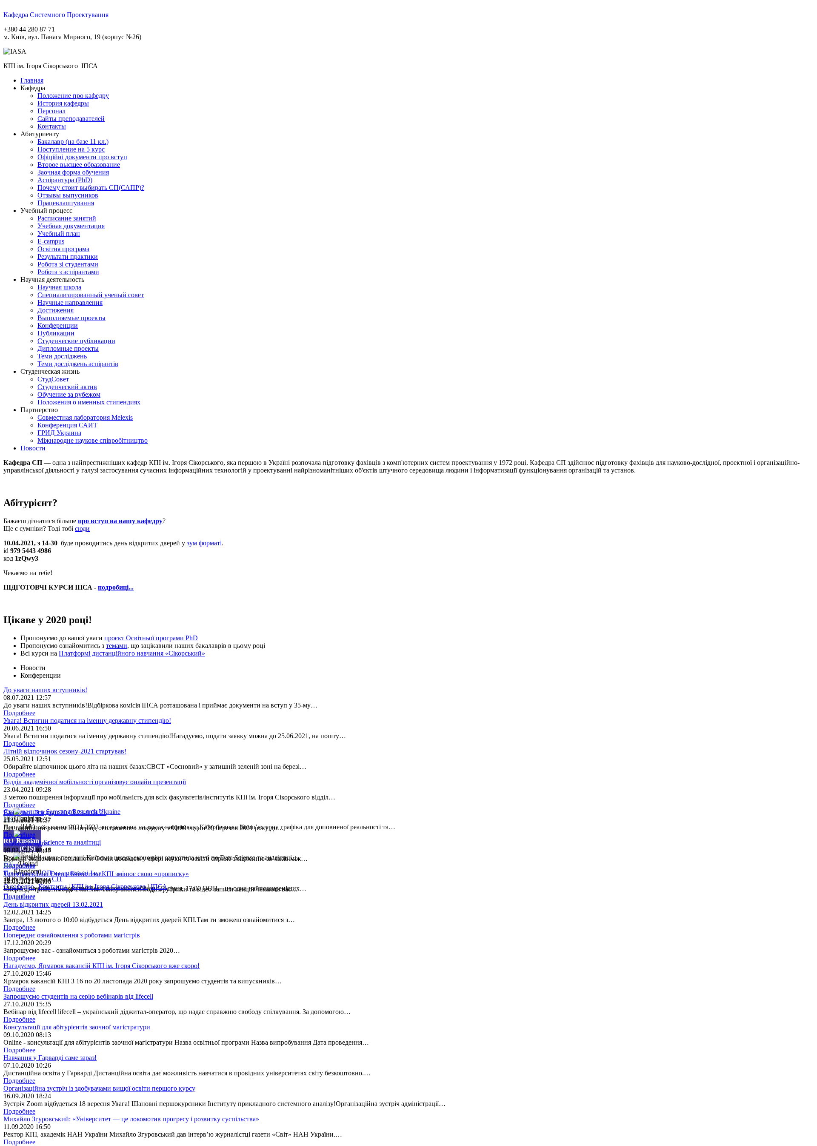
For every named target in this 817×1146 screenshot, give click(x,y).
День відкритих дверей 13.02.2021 (53, 904)
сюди (82, 528)
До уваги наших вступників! (45, 689)
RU (8, 841)
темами (116, 645)
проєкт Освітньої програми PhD (151, 638)
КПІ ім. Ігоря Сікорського (109, 886)
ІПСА (159, 886)
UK (8, 818)
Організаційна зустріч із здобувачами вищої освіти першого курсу (99, 1088)
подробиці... (116, 587)
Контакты (53, 886)
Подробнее (19, 712)
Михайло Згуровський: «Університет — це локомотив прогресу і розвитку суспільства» (131, 1119)
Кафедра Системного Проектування (56, 14)
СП (57, 878)
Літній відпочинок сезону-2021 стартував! (64, 751)
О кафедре (19, 886)
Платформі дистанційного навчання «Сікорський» (132, 653)
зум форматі (204, 543)
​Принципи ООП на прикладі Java (52, 873)
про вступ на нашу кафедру (120, 520)
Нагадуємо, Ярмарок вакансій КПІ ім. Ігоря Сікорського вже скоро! (101, 965)
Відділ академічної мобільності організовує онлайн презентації (94, 781)
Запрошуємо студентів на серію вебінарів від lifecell (78, 996)
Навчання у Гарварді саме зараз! (50, 1057)
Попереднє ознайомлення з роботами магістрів (71, 935)
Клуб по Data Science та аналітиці (52, 842)
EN (8, 863)
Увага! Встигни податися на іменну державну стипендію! (87, 720)
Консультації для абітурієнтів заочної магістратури (76, 1027)
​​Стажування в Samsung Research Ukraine (61, 811)
